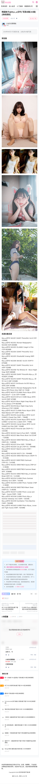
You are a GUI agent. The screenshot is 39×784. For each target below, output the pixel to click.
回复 (35, 655)
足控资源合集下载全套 (24, 772)
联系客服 (22, 569)
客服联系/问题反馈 (30, 6)
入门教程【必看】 (20, 586)
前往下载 (34, 18)
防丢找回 (4, 6)
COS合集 (5, 18)
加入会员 (12, 6)
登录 (19, 634)
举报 (31, 655)
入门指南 (20, 6)
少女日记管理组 (10, 659)
